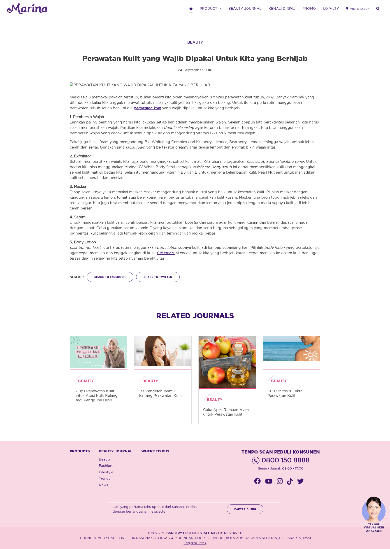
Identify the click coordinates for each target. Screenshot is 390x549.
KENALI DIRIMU (282, 8)
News (103, 485)
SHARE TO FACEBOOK (110, 276)
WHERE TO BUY (155, 451)
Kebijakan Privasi (195, 543)
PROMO (309, 8)
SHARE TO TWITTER (158, 276)
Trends (104, 478)
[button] (377, 9)
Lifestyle (106, 472)
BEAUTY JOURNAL (244, 8)
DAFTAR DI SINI (245, 509)
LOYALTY (331, 8)
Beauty (105, 459)
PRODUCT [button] (209, 8)
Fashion (105, 466)
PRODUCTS (80, 451)
